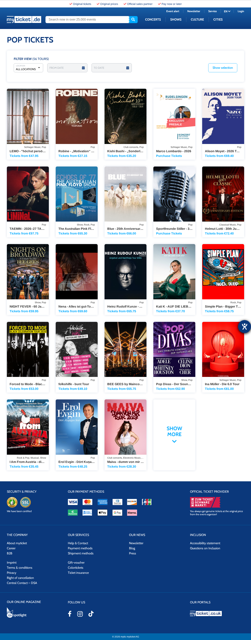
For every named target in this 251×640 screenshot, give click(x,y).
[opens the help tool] (244, 326)
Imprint (11, 562)
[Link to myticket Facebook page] (70, 614)
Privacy (11, 573)
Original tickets (82, 3)
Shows (175, 19)
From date (56, 68)
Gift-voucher (76, 562)
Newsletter (193, 11)
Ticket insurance (78, 573)
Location (20, 65)
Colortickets (75, 567)
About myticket (17, 543)
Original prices (109, 3)
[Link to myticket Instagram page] (80, 614)
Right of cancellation (20, 578)
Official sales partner (140, 3)
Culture (197, 19)
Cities (218, 19)
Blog (132, 548)
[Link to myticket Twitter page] (91, 614)
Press (132, 553)
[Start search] (133, 19)
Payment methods (80, 548)
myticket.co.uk (217, 613)
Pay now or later (172, 3)
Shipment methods (81, 553)
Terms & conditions (19, 567)
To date (99, 68)
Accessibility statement (205, 543)
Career (11, 548)
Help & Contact (78, 543)
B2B (9, 553)
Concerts (153, 19)
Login (241, 11)
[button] (222, 67)
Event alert (172, 11)
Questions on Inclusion (205, 548)
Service (212, 11)
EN (226, 11)
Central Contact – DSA (22, 583)
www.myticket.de (24, 19)
